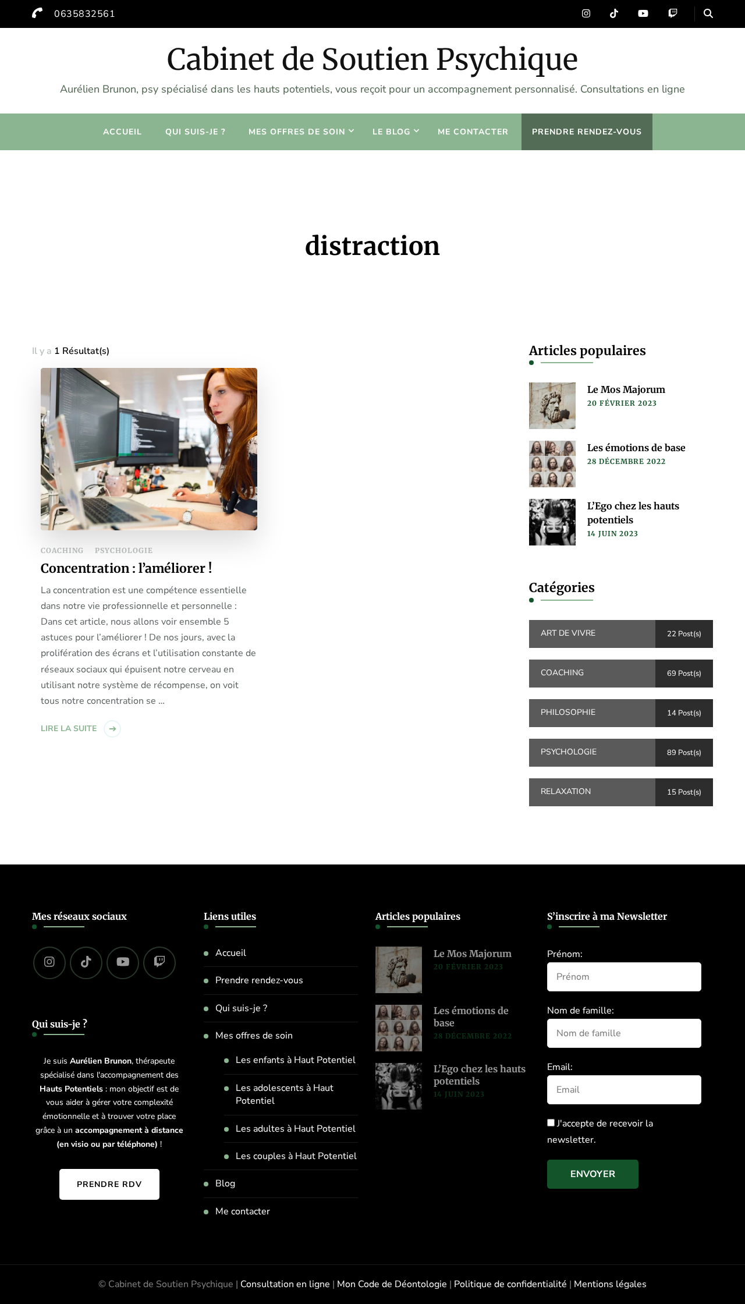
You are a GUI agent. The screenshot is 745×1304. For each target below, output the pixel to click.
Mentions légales (610, 1284)
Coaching (62, 550)
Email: (560, 1067)
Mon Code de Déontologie (392, 1284)
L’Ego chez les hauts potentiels (633, 513)
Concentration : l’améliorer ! (126, 568)
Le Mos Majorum (626, 389)
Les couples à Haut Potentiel (296, 1156)
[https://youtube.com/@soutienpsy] (123, 963)
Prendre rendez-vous (587, 131)
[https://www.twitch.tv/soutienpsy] (159, 963)
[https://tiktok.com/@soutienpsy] (86, 963)
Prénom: (565, 954)
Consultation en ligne (285, 1284)
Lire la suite (69, 728)
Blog (225, 1183)
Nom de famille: (580, 1010)
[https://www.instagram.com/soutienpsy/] (49, 963)
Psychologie (124, 550)
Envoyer (592, 1174)
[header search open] (708, 14)
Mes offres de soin (297, 131)
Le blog (391, 131)
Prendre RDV (109, 1184)
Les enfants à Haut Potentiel (296, 1060)
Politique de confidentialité (510, 1284)
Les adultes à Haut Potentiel (296, 1128)
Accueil (122, 131)
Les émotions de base (636, 447)
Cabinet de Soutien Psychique (372, 59)
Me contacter (473, 131)
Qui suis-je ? (195, 131)
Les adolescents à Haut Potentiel (285, 1094)
